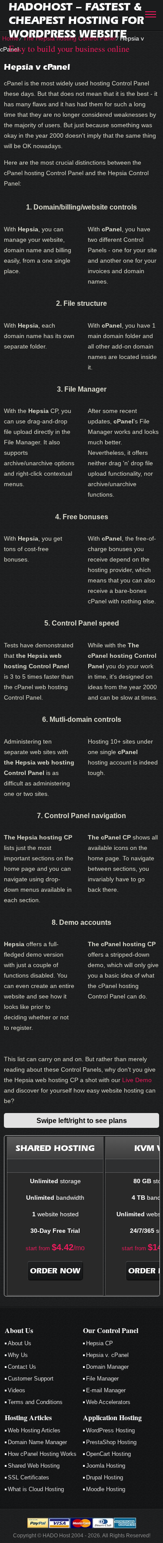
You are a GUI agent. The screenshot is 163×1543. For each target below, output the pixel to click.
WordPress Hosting (110, 1430)
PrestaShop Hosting (111, 1442)
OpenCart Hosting (108, 1454)
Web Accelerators (108, 1402)
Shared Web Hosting (34, 1465)
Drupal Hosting (104, 1477)
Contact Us (22, 1367)
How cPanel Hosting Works (42, 1454)
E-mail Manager (106, 1390)
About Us (19, 1343)
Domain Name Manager (37, 1442)
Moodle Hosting (105, 1489)
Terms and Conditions (35, 1402)
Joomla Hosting (105, 1465)
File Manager (102, 1378)
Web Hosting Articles (34, 1430)
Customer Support (30, 1378)
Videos (16, 1390)
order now (55, 1271)
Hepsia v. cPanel (107, 1355)
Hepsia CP (99, 1343)
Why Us (18, 1355)
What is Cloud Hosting (36, 1489)
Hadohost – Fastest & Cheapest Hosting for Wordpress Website (76, 20)
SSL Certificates (28, 1477)
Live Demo (137, 1079)
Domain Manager (107, 1367)
